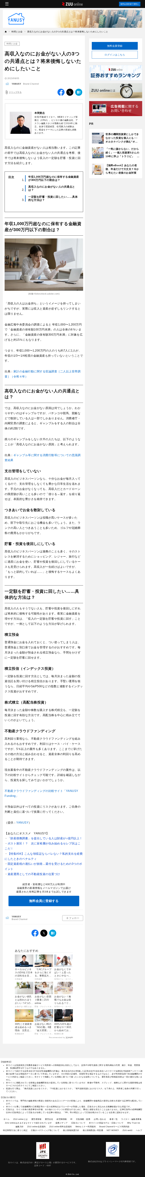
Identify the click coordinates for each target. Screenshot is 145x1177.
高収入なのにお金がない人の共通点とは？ (51, 188)
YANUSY (16, 84)
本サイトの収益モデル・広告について (106, 1123)
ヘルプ (139, 1130)
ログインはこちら (115, 54)
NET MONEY (113, 1130)
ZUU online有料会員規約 (60, 1126)
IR (71, 1119)
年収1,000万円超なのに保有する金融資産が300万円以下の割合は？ (53, 178)
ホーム (7, 1119)
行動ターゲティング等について (45, 1130)
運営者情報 (36, 1119)
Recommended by (57, 1037)
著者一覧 (113, 1119)
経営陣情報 (62, 1119)
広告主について (78, 1123)
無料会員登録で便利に (129, 4)
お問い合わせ (100, 1119)
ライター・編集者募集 (131, 1119)
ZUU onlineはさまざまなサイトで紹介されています (28, 1123)
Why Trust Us (133, 1123)
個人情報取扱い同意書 (93, 1130)
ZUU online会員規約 (36, 1126)
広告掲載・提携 (83, 1119)
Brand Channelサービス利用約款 (114, 1126)
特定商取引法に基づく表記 (15, 1130)
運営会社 (49, 1119)
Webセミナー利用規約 (86, 1126)
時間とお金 (12, 43)
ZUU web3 (127, 1130)
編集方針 (20, 1126)
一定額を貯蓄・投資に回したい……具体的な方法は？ (53, 198)
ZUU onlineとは (20, 1119)
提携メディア (62, 1123)
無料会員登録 (115, 45)
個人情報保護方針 (71, 1130)
